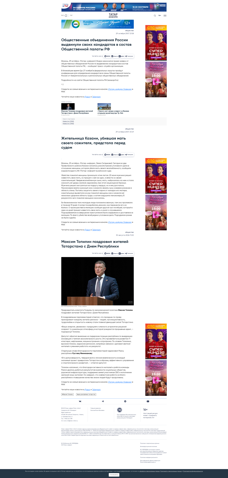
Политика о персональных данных (149, 443)
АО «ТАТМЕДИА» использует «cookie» (150, 449)
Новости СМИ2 (68, 121)
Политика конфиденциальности (149, 457)
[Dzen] (125, 401)
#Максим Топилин (67, 394)
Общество (129, 31)
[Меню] (165, 15)
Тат (71, 15)
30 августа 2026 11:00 (125, 235)
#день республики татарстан (86, 394)
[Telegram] (103, 401)
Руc (62, 15)
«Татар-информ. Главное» (120, 89)
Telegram (96, 97)
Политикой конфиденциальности (193, 471)
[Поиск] (155, 15)
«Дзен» (87, 97)
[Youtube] (148, 401)
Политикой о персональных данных (171, 471)
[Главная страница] (113, 15)
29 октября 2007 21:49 (125, 132)
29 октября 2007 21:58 (125, 34)
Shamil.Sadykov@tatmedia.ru (148, 462)
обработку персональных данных (149, 471)
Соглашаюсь (114, 474)
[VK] (80, 401)
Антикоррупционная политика (148, 446)
